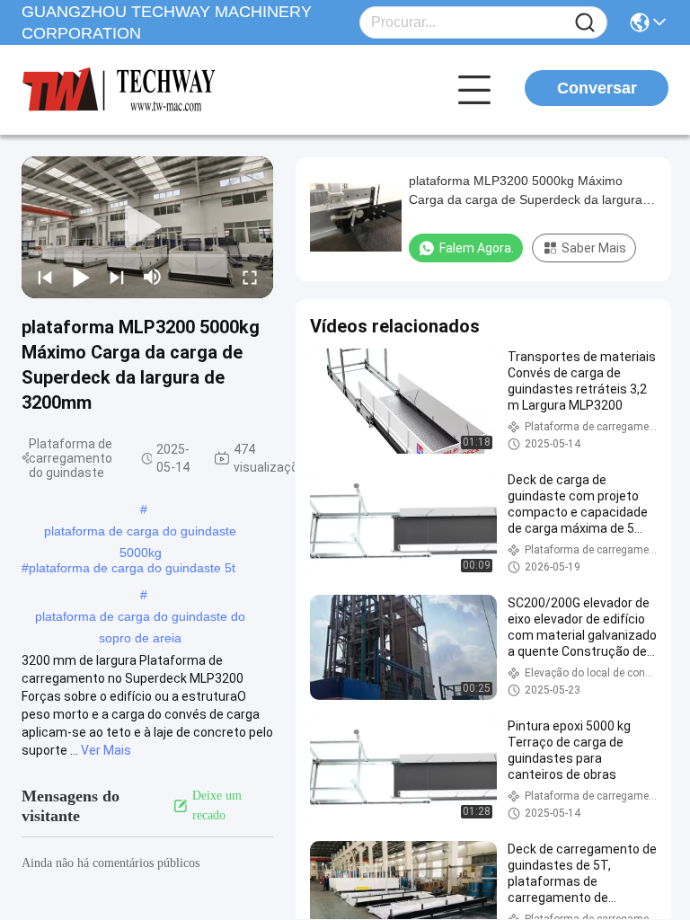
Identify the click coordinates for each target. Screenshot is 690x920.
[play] (147, 227)
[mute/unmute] (153, 276)
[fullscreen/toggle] (250, 276)
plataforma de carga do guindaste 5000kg (140, 533)
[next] (117, 276)
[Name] (585, 23)
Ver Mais (106, 750)
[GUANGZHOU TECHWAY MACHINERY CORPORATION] (120, 90)
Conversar (597, 88)
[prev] (45, 276)
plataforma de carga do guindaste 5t (132, 568)
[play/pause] (81, 276)
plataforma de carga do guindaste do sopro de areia (140, 618)
